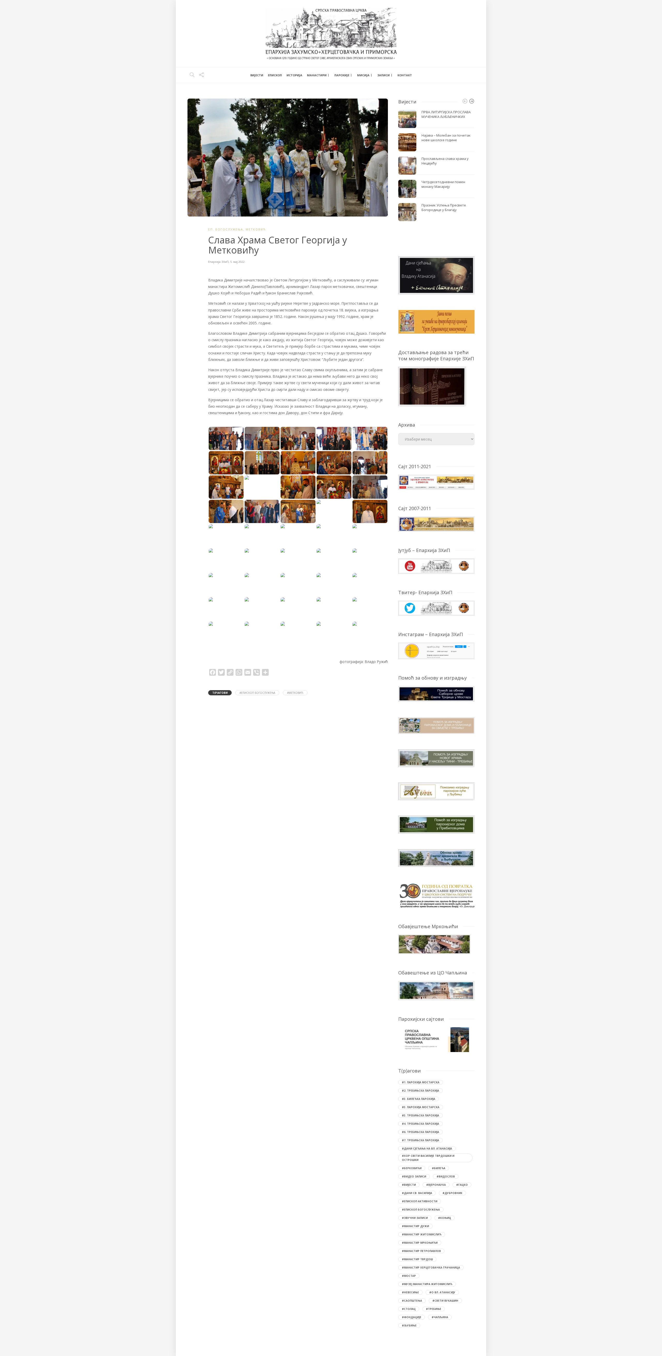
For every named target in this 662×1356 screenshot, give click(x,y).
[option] (436, 165)
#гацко (462, 1185)
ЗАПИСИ (383, 75)
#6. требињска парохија (420, 1132)
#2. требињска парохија (420, 1090)
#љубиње (409, 1325)
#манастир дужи (415, 1226)
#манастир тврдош (417, 1259)
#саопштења (412, 1300)
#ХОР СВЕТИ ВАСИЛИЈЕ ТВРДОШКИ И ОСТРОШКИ (428, 1158)
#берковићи (412, 1168)
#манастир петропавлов (421, 1251)
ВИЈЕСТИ (256, 75)
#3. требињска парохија (420, 1115)
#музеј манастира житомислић (427, 1284)
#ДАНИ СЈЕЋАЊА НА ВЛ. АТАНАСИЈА (427, 1148)
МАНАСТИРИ (317, 75)
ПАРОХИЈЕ (341, 75)
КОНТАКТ (404, 75)
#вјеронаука (436, 1185)
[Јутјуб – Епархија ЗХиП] (436, 565)
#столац (409, 1309)
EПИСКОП (275, 75)
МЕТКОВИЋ (256, 229)
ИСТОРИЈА (294, 75)
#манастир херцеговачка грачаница (431, 1267)
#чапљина (440, 1317)
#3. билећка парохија (418, 1099)
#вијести (409, 1185)
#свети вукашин (445, 1300)
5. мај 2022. (237, 262)
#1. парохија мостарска (420, 1082)
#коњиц (444, 1218)
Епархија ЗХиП (218, 262)
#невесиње (410, 1292)
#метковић (295, 693)
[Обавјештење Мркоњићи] (434, 943)
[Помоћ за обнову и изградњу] (436, 693)
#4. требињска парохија (420, 1124)
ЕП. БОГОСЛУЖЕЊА (225, 229)
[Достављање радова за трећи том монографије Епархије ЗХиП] (432, 386)
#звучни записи (415, 1218)
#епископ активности (419, 1201)
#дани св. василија (417, 1193)
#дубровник (452, 1193)
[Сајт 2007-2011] (436, 523)
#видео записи (414, 1176)
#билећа (438, 1168)
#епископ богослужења (257, 693)
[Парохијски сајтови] (436, 1039)
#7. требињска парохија (420, 1140)
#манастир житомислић (421, 1234)
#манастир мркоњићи (420, 1243)
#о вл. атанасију (442, 1292)
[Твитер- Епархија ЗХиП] (436, 607)
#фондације (411, 1317)
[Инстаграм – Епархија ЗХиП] (436, 650)
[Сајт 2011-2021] (436, 481)
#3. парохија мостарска (420, 1107)
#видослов (446, 1176)
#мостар (409, 1276)
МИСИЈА (363, 75)
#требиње (433, 1309)
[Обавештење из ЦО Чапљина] (436, 990)
